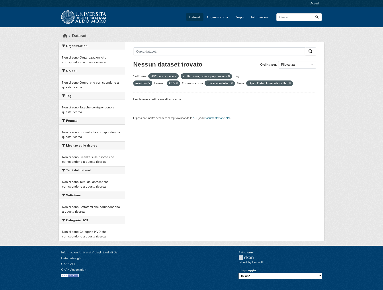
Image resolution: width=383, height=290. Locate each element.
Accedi (315, 3)
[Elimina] (175, 76)
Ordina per (268, 64)
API (195, 118)
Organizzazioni (217, 17)
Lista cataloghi (71, 258)
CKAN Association (73, 269)
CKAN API (68, 264)
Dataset (194, 17)
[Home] (65, 35)
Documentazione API (217, 118)
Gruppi (239, 17)
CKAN (246, 257)
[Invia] (317, 17)
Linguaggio (247, 270)
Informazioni (259, 17)
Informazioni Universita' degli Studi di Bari (90, 252)
